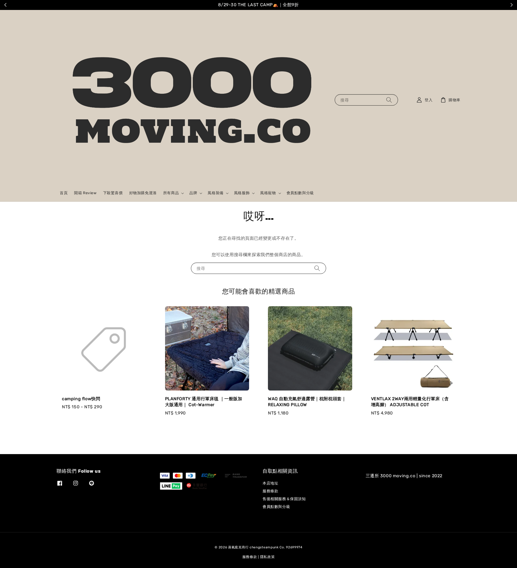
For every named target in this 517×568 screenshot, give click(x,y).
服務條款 (270, 491)
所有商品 (171, 193)
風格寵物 (268, 193)
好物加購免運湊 (143, 193)
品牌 (193, 193)
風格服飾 (242, 193)
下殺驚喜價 (113, 193)
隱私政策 (267, 557)
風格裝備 (215, 193)
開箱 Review (85, 193)
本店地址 (270, 483)
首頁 (64, 193)
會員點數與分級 (300, 193)
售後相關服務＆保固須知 (284, 499)
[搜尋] (389, 100)
